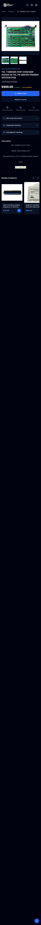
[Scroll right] (37, 178)
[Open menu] (36, 5)
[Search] (27, 5)
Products (11, 12)
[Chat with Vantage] (36, 921)
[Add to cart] (19, 210)
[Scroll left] (33, 178)
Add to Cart (21, 93)
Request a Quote (20, 99)
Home (4, 12)
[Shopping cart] (32, 5)
